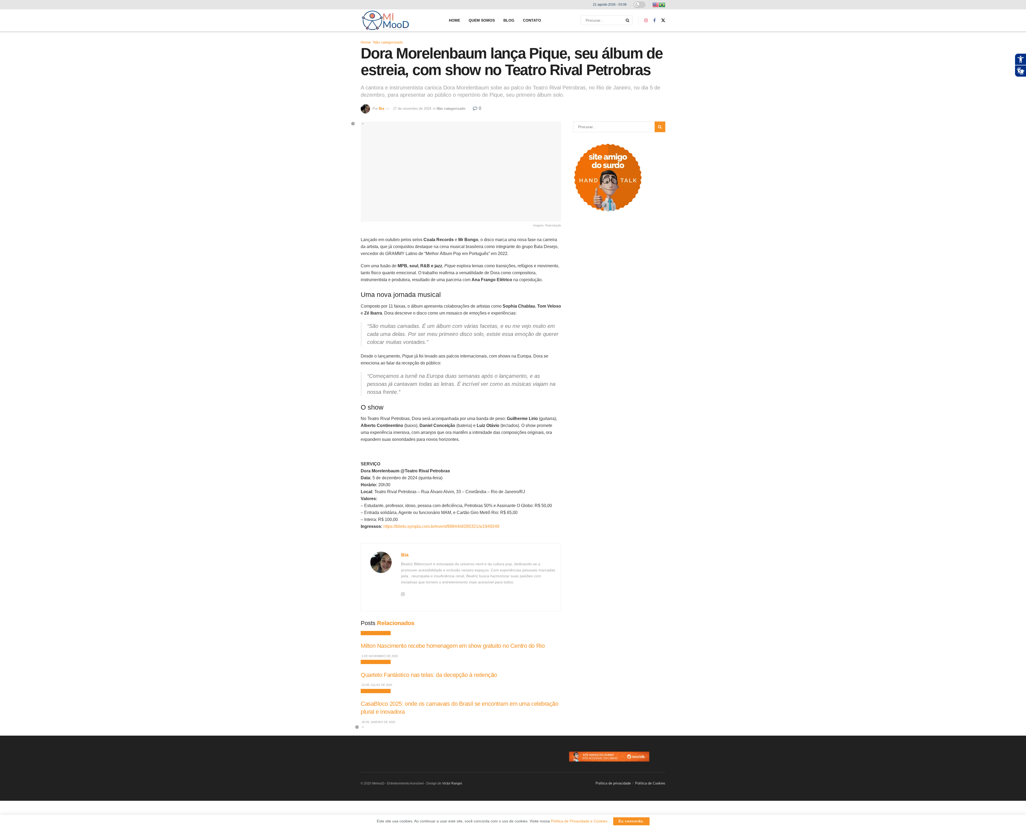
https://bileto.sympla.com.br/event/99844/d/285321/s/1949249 (441, 526)
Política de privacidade (613, 783)
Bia (381, 109)
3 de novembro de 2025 (379, 656)
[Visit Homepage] (385, 20)
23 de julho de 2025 (376, 684)
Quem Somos (482, 20)
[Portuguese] (662, 4)
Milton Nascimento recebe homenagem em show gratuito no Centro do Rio (453, 645)
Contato (532, 20)
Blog (508, 20)
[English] (655, 4)
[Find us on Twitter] (663, 20)
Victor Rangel (452, 783)
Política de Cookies (650, 783)
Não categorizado (388, 42)
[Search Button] (628, 20)
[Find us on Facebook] (654, 20)
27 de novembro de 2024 (412, 109)
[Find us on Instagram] (646, 20)
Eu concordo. (631, 821)
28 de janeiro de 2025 (378, 722)
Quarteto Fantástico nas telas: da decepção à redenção (429, 675)
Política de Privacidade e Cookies (579, 821)
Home (454, 20)
